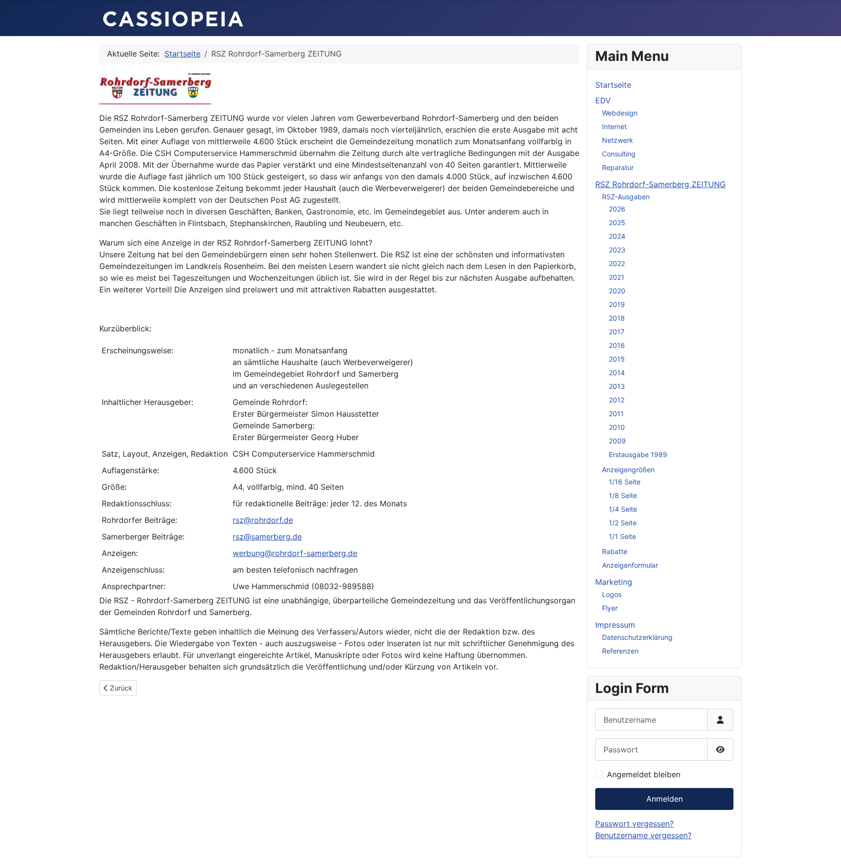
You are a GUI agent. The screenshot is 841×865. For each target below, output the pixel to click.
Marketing (613, 582)
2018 (617, 318)
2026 (617, 209)
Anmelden (664, 799)
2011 (616, 413)
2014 (617, 372)
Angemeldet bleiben (643, 774)
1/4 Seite (623, 509)
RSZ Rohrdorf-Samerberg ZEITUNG (660, 184)
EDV (603, 100)
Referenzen (620, 651)
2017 (616, 331)
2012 (616, 400)
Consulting (619, 154)
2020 (617, 291)
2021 (616, 277)
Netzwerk (617, 140)
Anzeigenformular (630, 565)
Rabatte (614, 551)
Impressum (615, 625)
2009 (617, 441)
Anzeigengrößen (628, 469)
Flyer (610, 608)
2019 (617, 304)
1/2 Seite (623, 523)
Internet (614, 126)
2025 (617, 222)
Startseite (613, 85)
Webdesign (620, 113)
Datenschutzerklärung (637, 637)
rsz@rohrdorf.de (263, 520)
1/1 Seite (622, 536)
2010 (617, 427)
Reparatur (618, 167)
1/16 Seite (624, 482)
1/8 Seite (623, 495)
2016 (617, 345)
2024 (617, 236)
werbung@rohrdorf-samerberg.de (295, 553)
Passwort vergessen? (634, 823)
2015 (617, 359)
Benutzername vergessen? (643, 835)
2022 (617, 263)
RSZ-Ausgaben (626, 196)
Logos (612, 594)
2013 (617, 386)
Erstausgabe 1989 (638, 454)
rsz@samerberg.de (267, 536)
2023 (617, 250)
